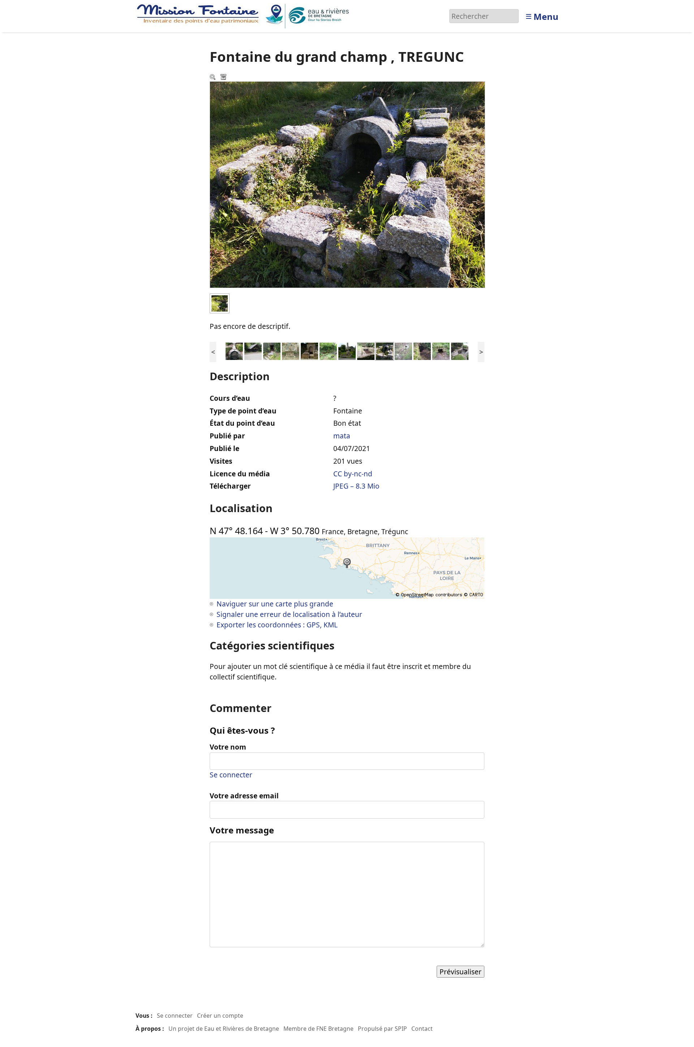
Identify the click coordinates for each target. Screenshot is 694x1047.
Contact (422, 1029)
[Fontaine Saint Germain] (234, 351)
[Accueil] (245, 15)
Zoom (213, 77)
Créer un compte (220, 1016)
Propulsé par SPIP (382, 1029)
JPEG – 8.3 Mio (356, 486)
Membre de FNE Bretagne (318, 1029)
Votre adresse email (244, 796)
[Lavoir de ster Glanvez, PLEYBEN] (253, 351)
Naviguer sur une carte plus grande (275, 604)
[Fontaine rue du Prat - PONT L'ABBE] (309, 351)
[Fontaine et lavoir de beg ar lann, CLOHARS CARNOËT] (459, 351)
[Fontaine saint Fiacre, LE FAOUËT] (365, 351)
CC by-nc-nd (352, 474)
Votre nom (228, 747)
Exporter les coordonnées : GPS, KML (277, 625)
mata (341, 436)
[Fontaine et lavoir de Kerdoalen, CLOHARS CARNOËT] (422, 351)
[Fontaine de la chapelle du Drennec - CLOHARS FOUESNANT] (347, 351)
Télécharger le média (224, 77)
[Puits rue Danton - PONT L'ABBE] (290, 351)
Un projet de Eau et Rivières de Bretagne (223, 1029)
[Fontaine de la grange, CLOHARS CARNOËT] (441, 351)
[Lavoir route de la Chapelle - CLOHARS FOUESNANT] (328, 351)
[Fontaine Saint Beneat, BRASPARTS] (271, 351)
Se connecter (231, 775)
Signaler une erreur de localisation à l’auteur (289, 614)
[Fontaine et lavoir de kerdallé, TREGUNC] (403, 351)
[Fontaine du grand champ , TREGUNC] (384, 351)
